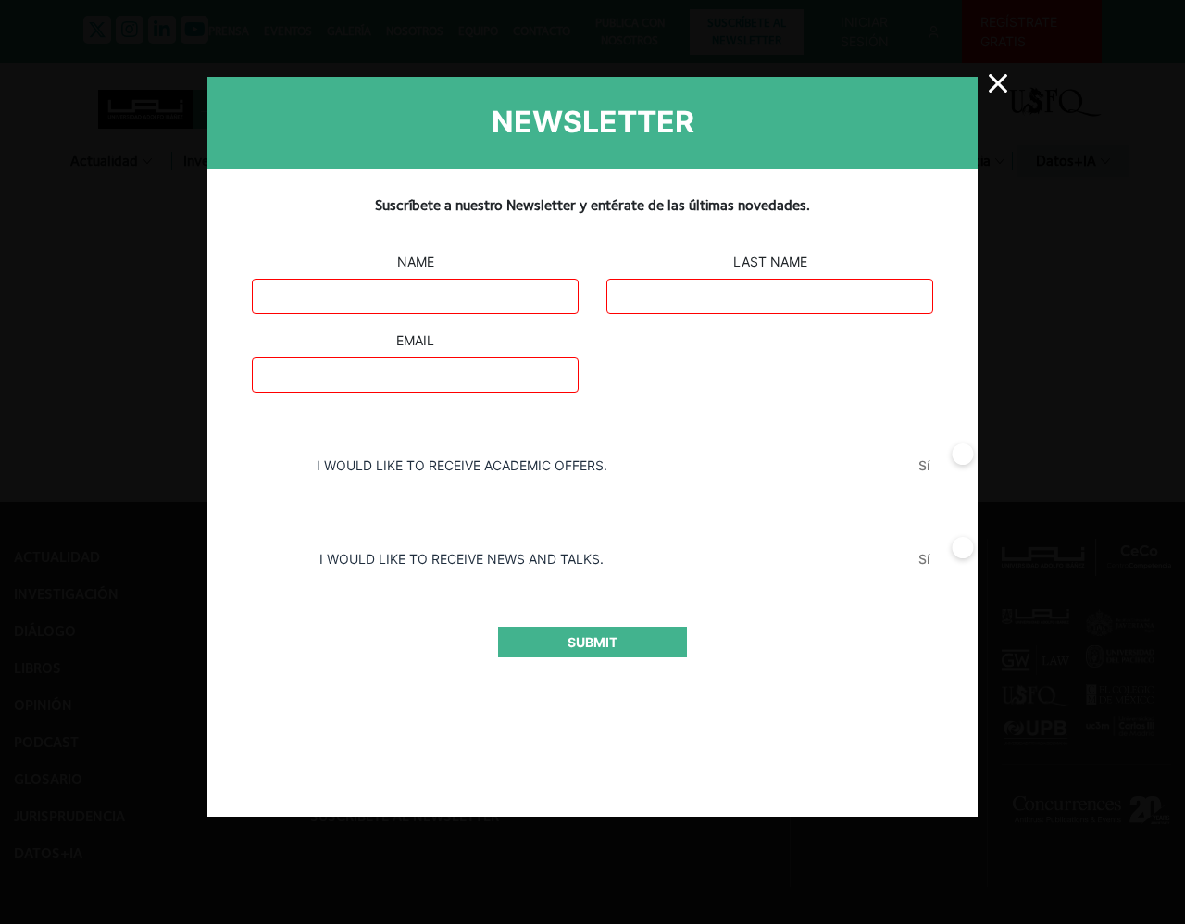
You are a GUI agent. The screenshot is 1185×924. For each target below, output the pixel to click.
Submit (592, 642)
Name (415, 261)
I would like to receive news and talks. (461, 559)
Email (415, 340)
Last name (770, 261)
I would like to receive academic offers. (462, 465)
